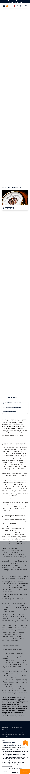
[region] (15, 1)
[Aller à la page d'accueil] (7, 6)
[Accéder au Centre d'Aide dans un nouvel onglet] (21, 6)
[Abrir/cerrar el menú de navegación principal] (4, 6)
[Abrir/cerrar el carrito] (26, 6)
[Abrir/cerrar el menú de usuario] (23, 6)
